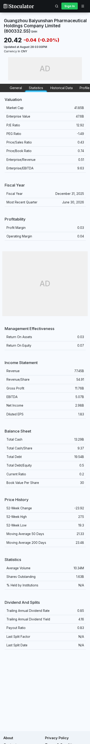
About (8, 738)
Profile (85, 88)
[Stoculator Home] (18, 6)
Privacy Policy (57, 738)
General (16, 88)
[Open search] (57, 6)
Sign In (69, 6)
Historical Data (61, 88)
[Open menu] (83, 6)
